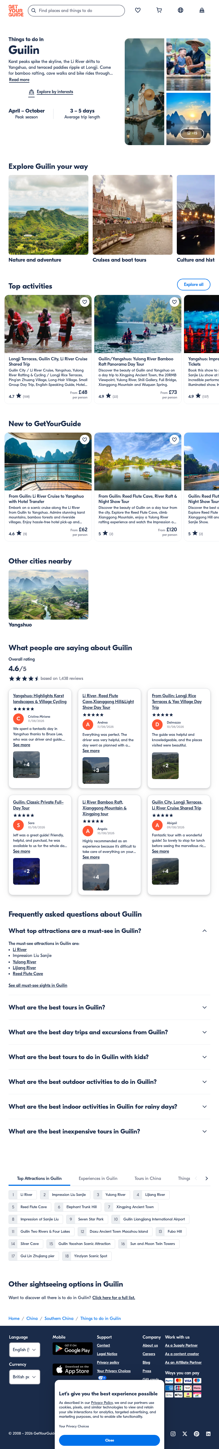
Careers (149, 1354)
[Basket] (159, 10)
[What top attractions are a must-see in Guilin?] (204, 931)
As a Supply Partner (181, 1345)
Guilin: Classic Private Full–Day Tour (38, 805)
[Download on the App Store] (73, 1370)
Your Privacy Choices (114, 1371)
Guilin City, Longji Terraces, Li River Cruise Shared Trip (177, 805)
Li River (20, 949)
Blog (146, 1362)
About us (150, 1345)
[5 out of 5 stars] (40, 709)
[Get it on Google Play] (73, 1349)
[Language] (180, 10)
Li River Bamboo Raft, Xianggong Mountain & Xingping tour (105, 808)
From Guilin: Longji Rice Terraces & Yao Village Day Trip (177, 701)
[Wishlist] (137, 10)
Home (14, 1318)
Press (147, 1371)
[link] (48, 219)
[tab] (39, 1178)
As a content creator (182, 1354)
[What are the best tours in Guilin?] (204, 1007)
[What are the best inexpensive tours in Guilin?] (204, 1131)
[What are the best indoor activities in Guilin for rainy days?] (204, 1106)
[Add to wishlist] (84, 302)
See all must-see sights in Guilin (38, 985)
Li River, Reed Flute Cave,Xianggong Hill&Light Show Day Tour (108, 701)
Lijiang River (24, 967)
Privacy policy (108, 1362)
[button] (48, 219)
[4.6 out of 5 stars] (25, 678)
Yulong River (24, 962)
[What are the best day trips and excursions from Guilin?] (204, 1032)
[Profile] (201, 10)
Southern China (59, 1318)
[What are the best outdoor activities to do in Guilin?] (204, 1082)
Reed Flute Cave (28, 973)
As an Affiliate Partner (183, 1362)
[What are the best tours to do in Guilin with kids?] (204, 1057)
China (32, 1318)
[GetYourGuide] (16, 10)
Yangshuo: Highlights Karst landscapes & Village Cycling (40, 698)
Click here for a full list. (113, 1297)
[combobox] (76, 11)
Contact (103, 1345)
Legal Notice (107, 1354)
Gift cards (151, 1379)
